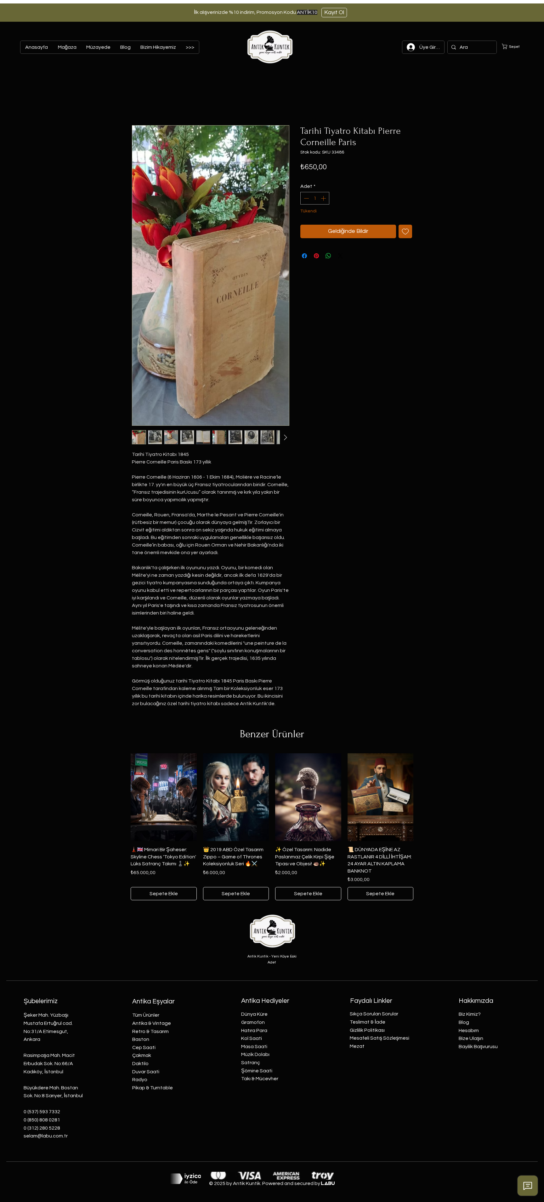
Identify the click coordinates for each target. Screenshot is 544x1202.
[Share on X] (340, 256)
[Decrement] (305, 198)
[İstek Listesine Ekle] (405, 231)
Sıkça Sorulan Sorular (374, 1013)
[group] (272, 827)
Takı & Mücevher (259, 1078)
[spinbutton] (315, 198)
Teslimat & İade (367, 1022)
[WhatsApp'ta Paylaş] (328, 256)
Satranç (250, 1062)
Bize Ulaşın (471, 1038)
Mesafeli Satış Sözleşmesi (379, 1038)
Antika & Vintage (151, 1023)
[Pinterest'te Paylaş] (316, 256)
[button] (514, 46)
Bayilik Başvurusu (478, 1046)
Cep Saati (144, 1047)
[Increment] (324, 198)
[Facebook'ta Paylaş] (304, 256)
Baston (140, 1039)
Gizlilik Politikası (367, 1030)
